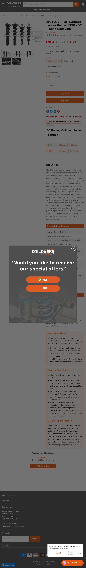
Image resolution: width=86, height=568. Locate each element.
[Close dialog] (74, 248)
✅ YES (43, 279)
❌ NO (43, 288)
